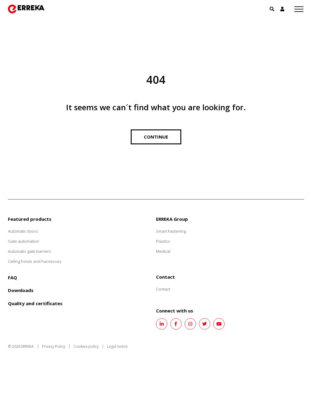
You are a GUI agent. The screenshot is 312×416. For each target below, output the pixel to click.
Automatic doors (23, 231)
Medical (163, 251)
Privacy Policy (53, 346)
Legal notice (117, 346)
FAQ (12, 277)
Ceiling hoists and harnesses (35, 261)
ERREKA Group (172, 219)
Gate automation (23, 241)
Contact (163, 289)
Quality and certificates (35, 303)
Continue (156, 137)
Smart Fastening (171, 231)
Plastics (163, 241)
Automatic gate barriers (29, 251)
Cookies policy (86, 346)
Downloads (21, 290)
